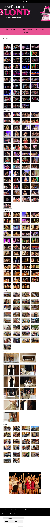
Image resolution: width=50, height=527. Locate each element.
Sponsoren (25, 32)
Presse (35, 29)
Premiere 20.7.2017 (6, 110)
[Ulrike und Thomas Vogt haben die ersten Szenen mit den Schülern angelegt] (7, 447)
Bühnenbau (5, 351)
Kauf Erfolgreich (12, 513)
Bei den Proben (6, 290)
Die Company (14, 29)
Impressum (4, 513)
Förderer (42, 29)
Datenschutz (10, 510)
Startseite (4, 510)
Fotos (30, 29)
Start (7, 29)
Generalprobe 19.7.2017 (7, 210)
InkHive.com (20, 526)
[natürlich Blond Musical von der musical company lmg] (35, 127)
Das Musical (22, 29)
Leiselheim (5, 424)
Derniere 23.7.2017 (6, 43)
